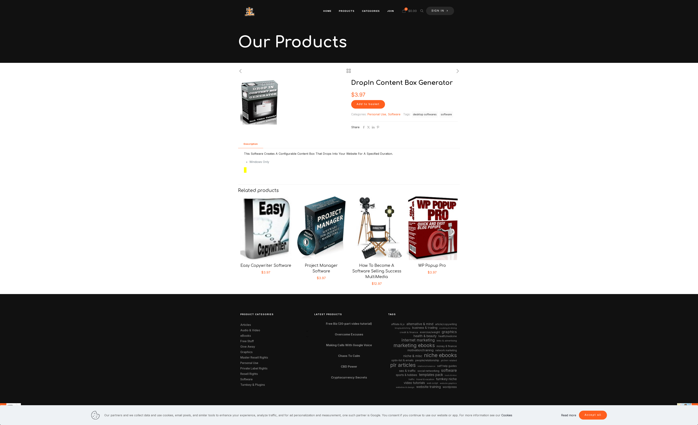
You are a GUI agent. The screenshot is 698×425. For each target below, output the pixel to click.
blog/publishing (402, 328)
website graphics (448, 383)
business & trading (424, 327)
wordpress (450, 387)
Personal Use (376, 114)
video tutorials (414, 383)
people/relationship (427, 360)
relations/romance (426, 366)
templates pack (431, 375)
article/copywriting (446, 324)
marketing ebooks (414, 345)
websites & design (405, 387)
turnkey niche (446, 379)
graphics (449, 331)
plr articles (403, 365)
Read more (568, 415)
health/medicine (447, 336)
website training (428, 387)
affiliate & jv (398, 324)
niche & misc (412, 356)
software (446, 114)
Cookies (506, 415)
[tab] (250, 144)
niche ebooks (440, 355)
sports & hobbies (406, 375)
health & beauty (425, 336)
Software (394, 114)
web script (432, 383)
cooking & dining (448, 328)
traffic (412, 379)
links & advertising (447, 340)
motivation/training (420, 350)
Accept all (593, 415)
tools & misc (451, 375)
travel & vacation (425, 379)
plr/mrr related (449, 360)
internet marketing (418, 340)
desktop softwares (425, 114)
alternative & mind (419, 324)
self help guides (447, 365)
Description (251, 143)
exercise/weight (430, 332)
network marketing (446, 350)
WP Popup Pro (432, 265)
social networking (428, 371)
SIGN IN (438, 10)
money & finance (447, 346)
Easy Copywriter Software (265, 265)
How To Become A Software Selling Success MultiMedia (376, 271)
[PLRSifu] (249, 11)
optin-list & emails (402, 360)
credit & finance (409, 332)
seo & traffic (407, 371)
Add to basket (368, 104)
